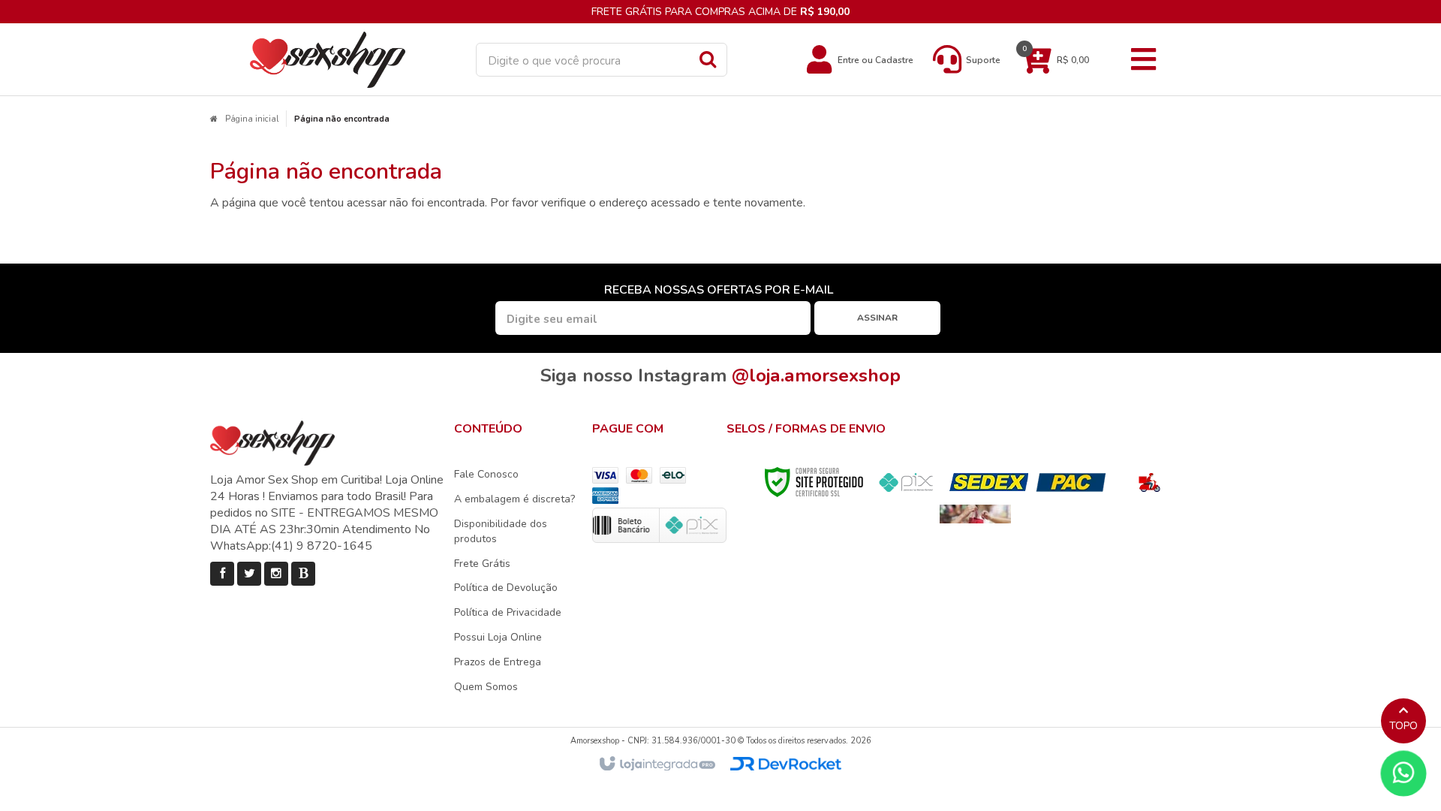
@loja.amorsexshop (816, 375)
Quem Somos (486, 687)
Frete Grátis (482, 563)
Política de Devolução (506, 587)
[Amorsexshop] (328, 60)
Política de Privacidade (507, 612)
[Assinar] (877, 318)
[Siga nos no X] (249, 574)
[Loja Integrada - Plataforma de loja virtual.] (656, 764)
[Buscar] (707, 58)
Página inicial (251, 119)
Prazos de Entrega (497, 662)
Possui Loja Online (498, 637)
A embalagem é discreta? (514, 499)
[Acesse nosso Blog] (303, 574)
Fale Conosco (486, 474)
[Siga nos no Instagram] (276, 574)
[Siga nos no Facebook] (222, 574)
